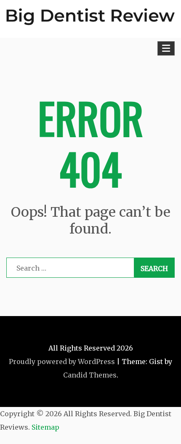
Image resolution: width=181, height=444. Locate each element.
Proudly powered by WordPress (62, 361)
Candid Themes (90, 375)
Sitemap (45, 427)
